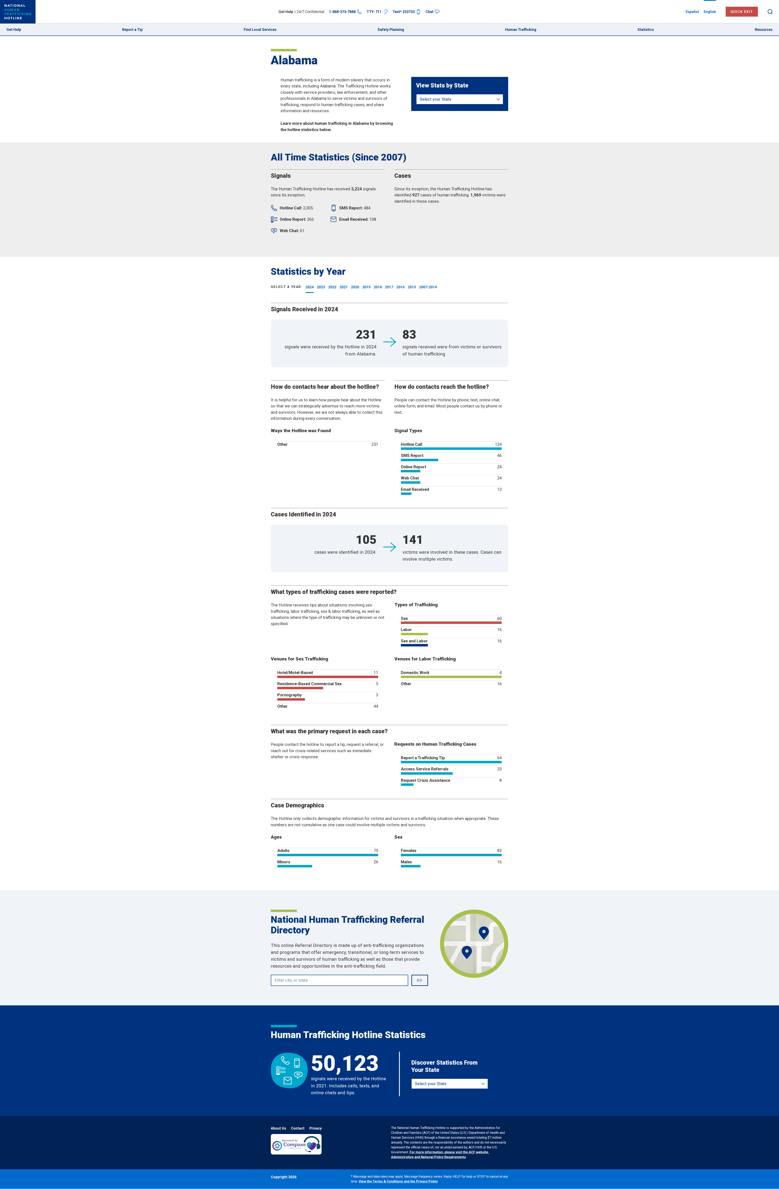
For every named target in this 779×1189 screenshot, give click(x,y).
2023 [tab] (321, 287)
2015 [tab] (412, 287)
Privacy (315, 1128)
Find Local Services (260, 29)
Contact (297, 1128)
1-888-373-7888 (342, 12)
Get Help (13, 29)
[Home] (18, 12)
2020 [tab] (355, 287)
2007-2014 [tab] (428, 287)
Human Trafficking (520, 29)
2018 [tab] (378, 287)
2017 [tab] (389, 287)
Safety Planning (391, 29)
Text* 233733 (404, 12)
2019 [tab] (366, 287)
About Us (278, 1128)
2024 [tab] (310, 287)
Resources (764, 29)
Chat (430, 12)
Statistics (645, 29)
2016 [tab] (400, 287)
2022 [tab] (332, 287)
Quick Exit (742, 12)
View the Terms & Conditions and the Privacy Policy (398, 1181)
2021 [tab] (344, 287)
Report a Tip (132, 29)
